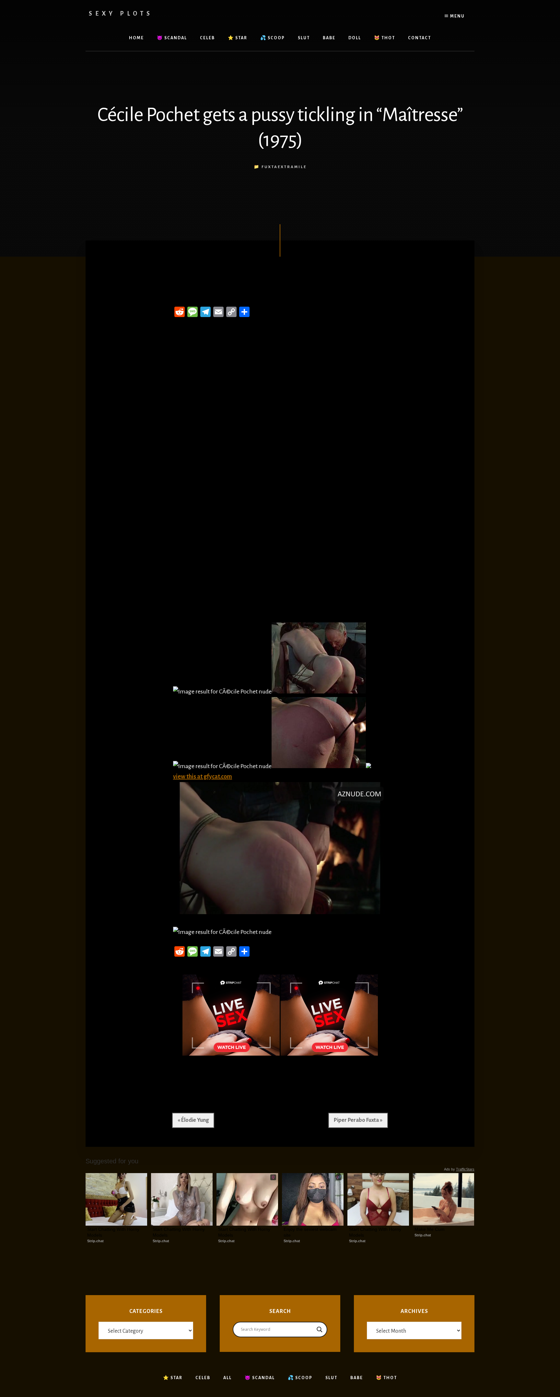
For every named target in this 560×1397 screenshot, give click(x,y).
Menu (457, 16)
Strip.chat (95, 1241)
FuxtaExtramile (284, 167)
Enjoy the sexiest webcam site (311, 1232)
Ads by (459, 1169)
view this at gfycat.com (202, 776)
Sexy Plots (121, 13)
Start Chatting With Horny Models (114, 1232)
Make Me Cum (429, 1229)
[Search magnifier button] (319, 1329)
